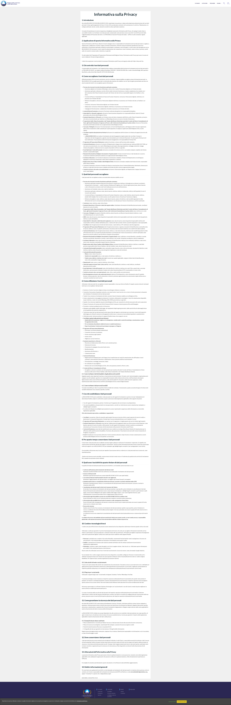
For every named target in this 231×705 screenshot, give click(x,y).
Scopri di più (100, 691)
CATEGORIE (204, 3)
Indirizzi (122, 691)
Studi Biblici (109, 691)
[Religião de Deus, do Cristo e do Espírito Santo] (87, 694)
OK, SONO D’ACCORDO (181, 701)
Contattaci (123, 693)
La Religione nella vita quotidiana (111, 696)
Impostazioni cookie (172, 701)
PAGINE (219, 3)
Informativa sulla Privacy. (82, 701)
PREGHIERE (212, 3)
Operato (99, 695)
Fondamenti (100, 693)
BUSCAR (224, 3)
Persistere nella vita (111, 693)
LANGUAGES (228, 3)
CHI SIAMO (197, 3)
